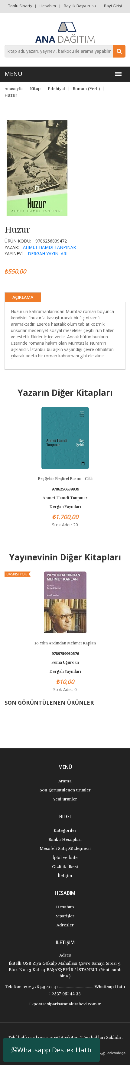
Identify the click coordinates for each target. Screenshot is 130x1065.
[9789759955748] (38, 167)
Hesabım (48, 5)
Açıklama (22, 297)
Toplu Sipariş (20, 5)
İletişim (65, 875)
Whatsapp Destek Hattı (54, 1049)
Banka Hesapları (65, 839)
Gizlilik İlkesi (65, 866)
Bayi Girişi (113, 5)
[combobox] (65, 51)
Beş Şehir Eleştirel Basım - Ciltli (65, 478)
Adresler (65, 925)
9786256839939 (65, 489)
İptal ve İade (65, 857)
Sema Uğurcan (65, 662)
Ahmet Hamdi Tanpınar (49, 247)
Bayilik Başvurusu (80, 5)
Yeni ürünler (65, 799)
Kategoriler (65, 830)
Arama (65, 781)
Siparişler (65, 916)
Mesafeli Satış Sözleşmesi (65, 848)
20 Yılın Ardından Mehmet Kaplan (65, 643)
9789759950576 (65, 653)
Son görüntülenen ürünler (65, 790)
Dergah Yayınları (47, 253)
